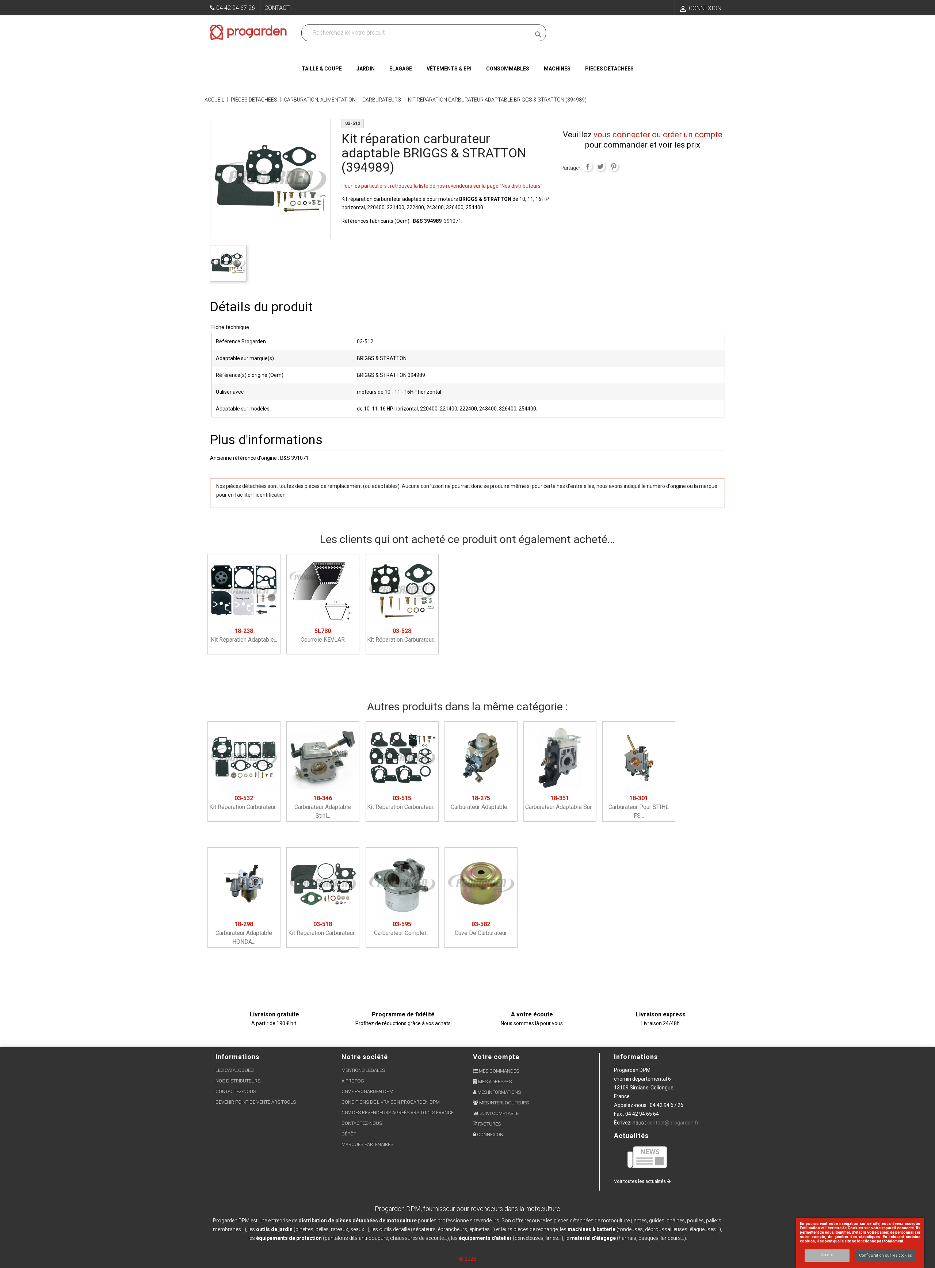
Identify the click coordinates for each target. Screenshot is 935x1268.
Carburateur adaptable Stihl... (322, 807)
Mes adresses (494, 1081)
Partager (587, 166)
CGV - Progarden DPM (367, 1091)
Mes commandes (498, 1071)
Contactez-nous (235, 1091)
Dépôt (348, 1134)
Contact (277, 7)
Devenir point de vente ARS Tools (255, 1102)
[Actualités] (647, 1156)
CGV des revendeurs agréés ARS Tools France (397, 1112)
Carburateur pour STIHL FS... (638, 807)
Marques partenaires (367, 1144)
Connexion (489, 1134)
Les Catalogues (234, 1070)
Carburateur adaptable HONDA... (243, 933)
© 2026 (467, 1259)
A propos (352, 1081)
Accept (827, 1254)
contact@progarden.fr (673, 1123)
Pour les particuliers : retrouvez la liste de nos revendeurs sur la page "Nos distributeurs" (441, 186)
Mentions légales (363, 1070)
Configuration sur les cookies (885, 1255)
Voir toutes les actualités (640, 1181)
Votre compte (496, 1057)
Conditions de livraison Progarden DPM (390, 1102)
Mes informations (498, 1092)
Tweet (600, 166)
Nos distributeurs (237, 1081)
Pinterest (613, 166)
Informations (636, 1057)
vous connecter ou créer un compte (658, 134)
